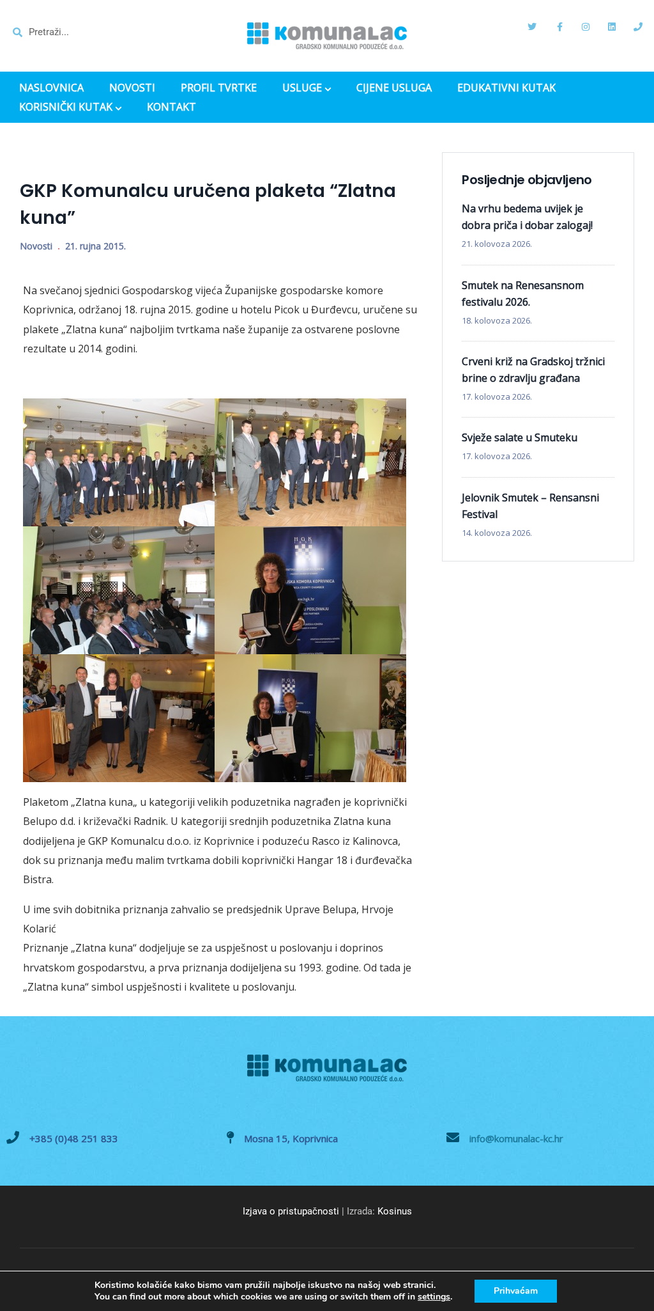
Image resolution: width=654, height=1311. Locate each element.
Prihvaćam (516, 1291)
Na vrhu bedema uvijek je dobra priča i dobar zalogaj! (527, 216)
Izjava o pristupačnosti (291, 1211)
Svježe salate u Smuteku (519, 437)
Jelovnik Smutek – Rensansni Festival (530, 506)
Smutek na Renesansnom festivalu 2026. (523, 293)
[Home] (327, 35)
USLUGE (302, 88)
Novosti (36, 246)
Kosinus (394, 1211)
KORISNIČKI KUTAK (65, 108)
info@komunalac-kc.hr (516, 1138)
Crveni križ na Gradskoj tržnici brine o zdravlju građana (533, 369)
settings (434, 1297)
